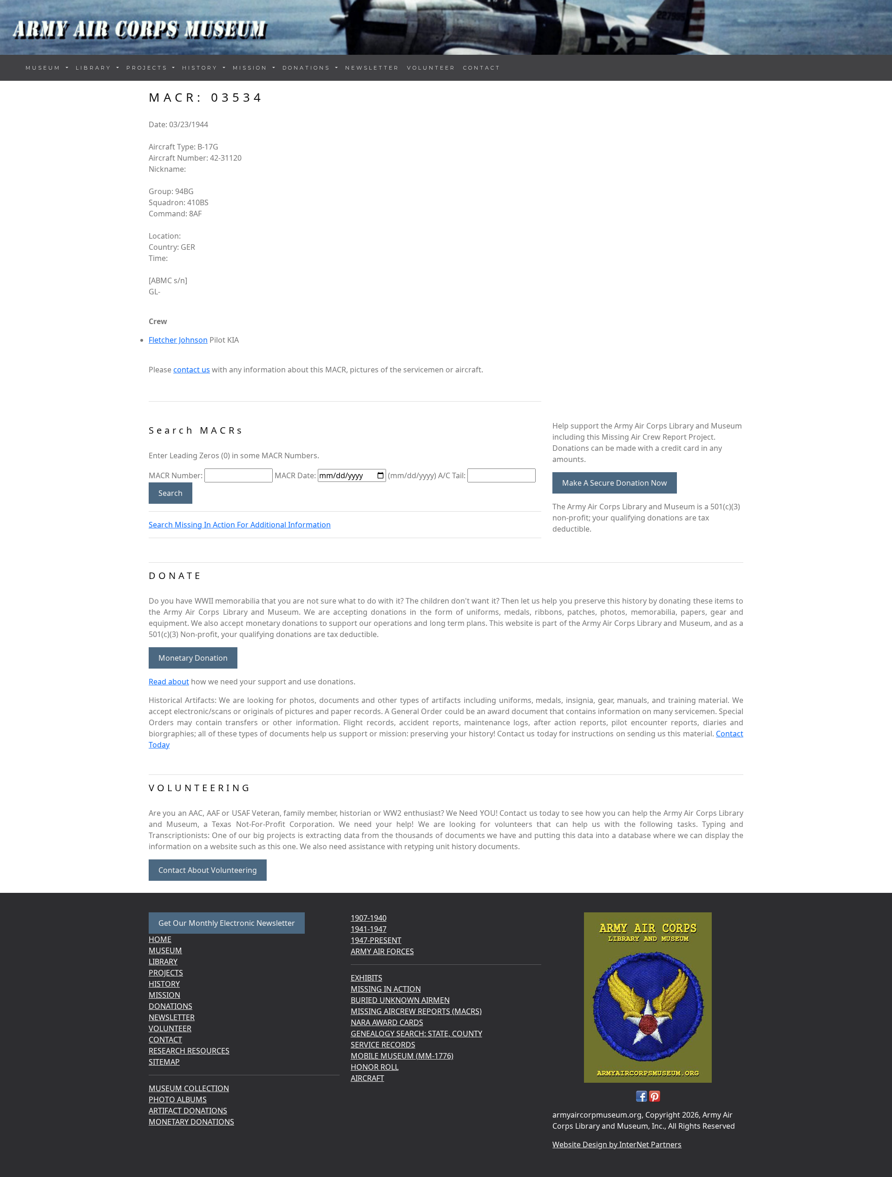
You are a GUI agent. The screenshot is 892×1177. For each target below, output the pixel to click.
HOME (160, 939)
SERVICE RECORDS (383, 1045)
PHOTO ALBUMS (178, 1099)
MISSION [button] (252, 68)
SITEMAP (164, 1062)
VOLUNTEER (431, 68)
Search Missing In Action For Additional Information (240, 525)
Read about (169, 681)
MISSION (164, 995)
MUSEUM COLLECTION (189, 1088)
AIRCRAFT (367, 1078)
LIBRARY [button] (95, 68)
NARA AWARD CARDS (387, 1022)
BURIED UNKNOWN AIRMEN (400, 1000)
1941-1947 (369, 929)
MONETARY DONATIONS (191, 1122)
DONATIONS (170, 1006)
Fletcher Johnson (178, 340)
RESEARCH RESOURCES (189, 1051)
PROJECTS (166, 973)
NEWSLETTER (372, 68)
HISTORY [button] (201, 68)
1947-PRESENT (376, 940)
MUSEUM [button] (45, 68)
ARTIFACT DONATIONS (188, 1110)
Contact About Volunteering (207, 870)
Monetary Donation (193, 658)
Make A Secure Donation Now (614, 483)
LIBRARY (163, 961)
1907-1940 (369, 918)
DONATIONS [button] (308, 68)
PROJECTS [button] (148, 68)
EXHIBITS (366, 978)
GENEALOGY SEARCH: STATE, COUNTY (416, 1033)
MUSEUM (165, 950)
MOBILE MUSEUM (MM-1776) (402, 1056)
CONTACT (482, 68)
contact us (191, 369)
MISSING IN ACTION (386, 989)
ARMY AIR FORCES (382, 951)
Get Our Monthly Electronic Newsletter (226, 923)
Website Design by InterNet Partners (617, 1144)
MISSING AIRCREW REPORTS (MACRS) (416, 1011)
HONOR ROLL (375, 1067)
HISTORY (164, 984)
